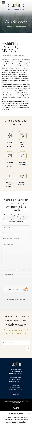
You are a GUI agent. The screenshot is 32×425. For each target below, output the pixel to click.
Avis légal (16, 404)
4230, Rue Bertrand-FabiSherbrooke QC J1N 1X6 (16, 372)
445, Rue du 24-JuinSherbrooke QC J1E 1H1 (16, 388)
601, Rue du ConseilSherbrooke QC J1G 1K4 (16, 380)
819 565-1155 (16, 394)
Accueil (11, 2)
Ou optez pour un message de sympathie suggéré (16, 270)
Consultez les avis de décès (16, 422)
